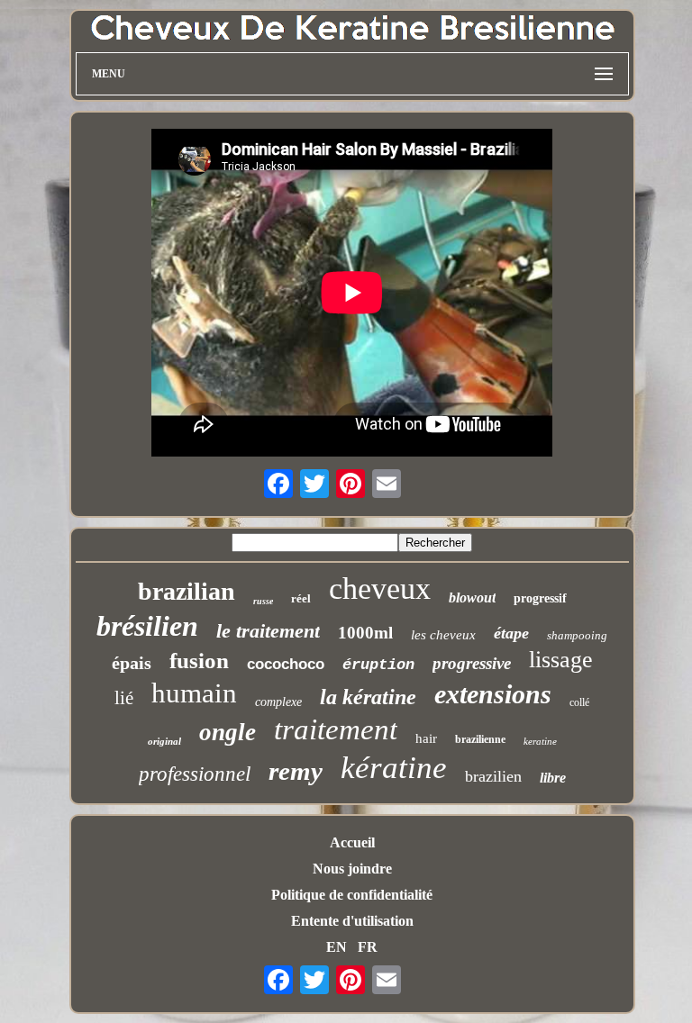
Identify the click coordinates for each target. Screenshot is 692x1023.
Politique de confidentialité (351, 894)
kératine (394, 767)
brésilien (147, 626)
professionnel (194, 774)
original (164, 741)
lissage (561, 660)
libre (553, 777)
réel (301, 598)
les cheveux (443, 635)
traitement (335, 729)
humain (194, 693)
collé (579, 702)
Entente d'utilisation (352, 920)
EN (336, 947)
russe (263, 601)
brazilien (493, 776)
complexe (278, 702)
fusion (199, 660)
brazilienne (480, 739)
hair (426, 738)
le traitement (268, 631)
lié (123, 698)
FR (368, 947)
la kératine (368, 697)
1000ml (365, 632)
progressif (540, 598)
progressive (471, 663)
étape (511, 633)
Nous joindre (352, 868)
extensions (492, 694)
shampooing (577, 635)
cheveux (380, 588)
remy (296, 770)
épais (131, 663)
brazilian (186, 591)
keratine (540, 741)
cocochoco (285, 664)
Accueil (352, 842)
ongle (227, 732)
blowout (472, 597)
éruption (378, 665)
